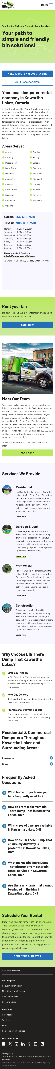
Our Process (7, 1014)
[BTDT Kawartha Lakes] (17, 5)
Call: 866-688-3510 (27, 82)
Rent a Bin (27, 452)
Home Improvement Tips (13, 1030)
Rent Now (27, 324)
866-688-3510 (25, 217)
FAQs (4, 1025)
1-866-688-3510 (46, 430)
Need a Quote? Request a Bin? (27, 73)
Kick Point (6, 1059)
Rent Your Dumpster (27, 956)
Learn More (21, 516)
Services (6, 1020)
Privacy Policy (7, 1053)
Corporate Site (9, 1001)
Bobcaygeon (8, 758)
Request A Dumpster (12, 985)
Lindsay (5, 764)
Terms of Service (9, 1065)
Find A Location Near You (13, 991)
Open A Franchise (10, 996)
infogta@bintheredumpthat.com (19, 256)
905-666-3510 (26, 223)
